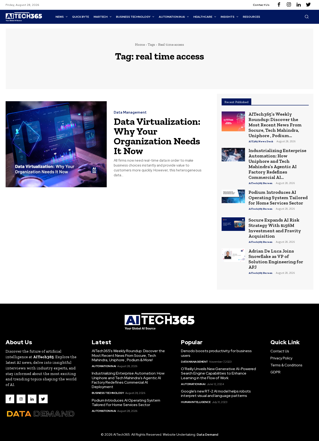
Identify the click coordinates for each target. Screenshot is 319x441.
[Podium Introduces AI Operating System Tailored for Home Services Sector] (233, 196)
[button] (307, 16)
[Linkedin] (299, 5)
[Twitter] (308, 5)
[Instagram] (289, 5)
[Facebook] (279, 5)
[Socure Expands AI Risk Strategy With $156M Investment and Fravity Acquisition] (233, 224)
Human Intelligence (195, 402)
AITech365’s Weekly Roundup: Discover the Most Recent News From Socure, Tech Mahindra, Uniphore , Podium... (275, 124)
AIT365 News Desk (260, 141)
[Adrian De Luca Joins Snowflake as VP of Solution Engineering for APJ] (233, 255)
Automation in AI (104, 366)
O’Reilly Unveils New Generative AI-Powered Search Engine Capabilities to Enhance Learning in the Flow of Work (218, 373)
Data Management (130, 112)
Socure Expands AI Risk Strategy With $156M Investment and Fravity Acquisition (274, 228)
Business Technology (108, 393)
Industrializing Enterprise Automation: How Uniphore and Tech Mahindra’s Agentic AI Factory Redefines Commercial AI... (277, 164)
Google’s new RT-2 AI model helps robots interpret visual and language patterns (216, 393)
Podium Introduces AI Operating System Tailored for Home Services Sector (278, 197)
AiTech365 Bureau (260, 183)
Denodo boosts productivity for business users (216, 353)
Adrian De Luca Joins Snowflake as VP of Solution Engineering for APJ (275, 259)
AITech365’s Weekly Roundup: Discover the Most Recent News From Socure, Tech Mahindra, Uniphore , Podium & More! (128, 355)
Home (140, 44)
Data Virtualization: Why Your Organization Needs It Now (157, 136)
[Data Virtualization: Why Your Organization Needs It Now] (56, 144)
